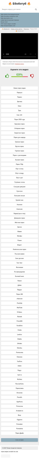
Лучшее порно (19, 160)
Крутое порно (19, 146)
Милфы (19, 236)
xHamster (19, 298)
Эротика (19, 101)
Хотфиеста (19, 410)
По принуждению (19, 272)
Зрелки (19, 227)
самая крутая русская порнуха (10, 20)
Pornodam (19, 424)
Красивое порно (20, 124)
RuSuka (19, 379)
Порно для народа (19, 137)
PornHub (19, 303)
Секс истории (19, 440)
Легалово (19, 393)
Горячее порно (19, 151)
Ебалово (19, 357)
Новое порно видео (20, 88)
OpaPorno (20, 402)
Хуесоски (19, 191)
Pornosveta (19, 352)
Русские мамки (19, 254)
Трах (19, 110)
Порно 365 (19, 294)
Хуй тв (19, 375)
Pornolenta (19, 428)
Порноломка (19, 388)
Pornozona (19, 406)
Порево (19, 97)
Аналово (19, 204)
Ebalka (19, 339)
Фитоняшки (19, 267)
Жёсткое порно (19, 222)
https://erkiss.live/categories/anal (10, 14)
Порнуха (19, 92)
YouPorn (19, 361)
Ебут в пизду (19, 173)
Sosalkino (19, 325)
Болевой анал (19, 276)
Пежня (19, 281)
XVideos (19, 312)
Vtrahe (20, 330)
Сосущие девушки (19, 186)
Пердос (19, 290)
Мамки (19, 231)
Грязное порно (19, 142)
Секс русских (19, 258)
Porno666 (19, 321)
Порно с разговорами (19, 155)
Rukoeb (19, 316)
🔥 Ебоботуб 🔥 (19, 3)
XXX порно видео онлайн (8, 24)
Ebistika (19, 348)
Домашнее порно (19, 218)
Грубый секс (19, 200)
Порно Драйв (19, 433)
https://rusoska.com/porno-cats (9, 16)
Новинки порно (19, 64)
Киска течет (4, 22)
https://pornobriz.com (7, 18)
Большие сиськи (19, 195)
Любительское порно (19, 249)
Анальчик (19, 209)
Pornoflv (19, 397)
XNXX (19, 366)
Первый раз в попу (19, 213)
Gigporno (19, 419)
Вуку (19, 415)
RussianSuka (19, 384)
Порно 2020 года (19, 119)
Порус (19, 370)
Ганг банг (19, 263)
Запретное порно (19, 133)
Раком (20, 240)
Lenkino (19, 334)
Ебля (19, 106)
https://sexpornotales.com (8, 25)
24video (19, 343)
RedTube (19, 307)
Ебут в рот (19, 177)
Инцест (19, 245)
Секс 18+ (19, 115)
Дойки (19, 285)
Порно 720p (19, 164)
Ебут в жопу (19, 169)
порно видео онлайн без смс (9, 451)
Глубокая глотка (19, 182)
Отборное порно (19, 128)
